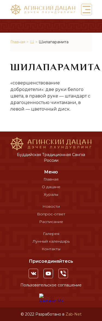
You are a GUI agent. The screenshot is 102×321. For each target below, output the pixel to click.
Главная (17, 41)
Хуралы (51, 194)
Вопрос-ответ (51, 214)
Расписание (51, 221)
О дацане (51, 186)
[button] (86, 9)
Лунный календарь (51, 241)
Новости (51, 206)
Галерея (51, 233)
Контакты (51, 248)
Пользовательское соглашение (51, 285)
